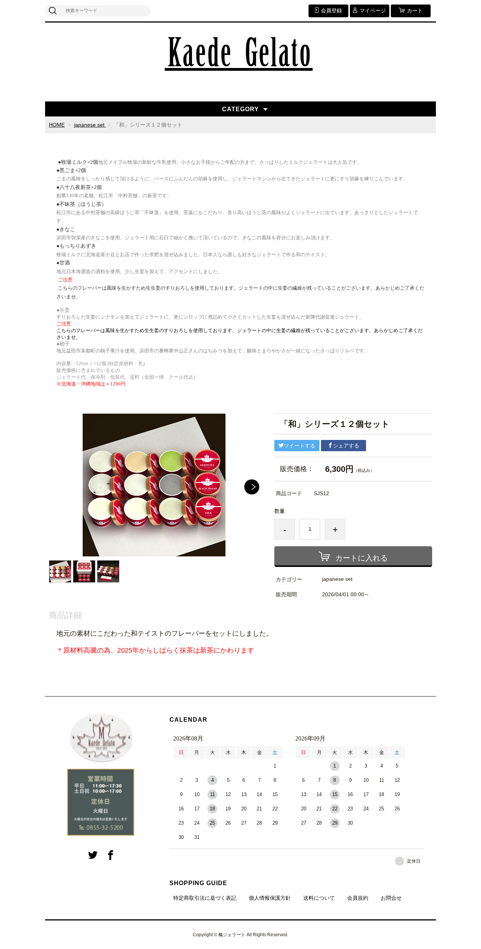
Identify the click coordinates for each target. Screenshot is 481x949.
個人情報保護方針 (270, 898)
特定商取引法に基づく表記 (204, 898)
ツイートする (299, 446)
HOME (57, 125)
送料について (319, 898)
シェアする (346, 446)
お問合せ (391, 898)
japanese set (90, 125)
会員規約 (357, 898)
